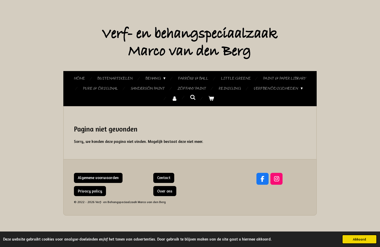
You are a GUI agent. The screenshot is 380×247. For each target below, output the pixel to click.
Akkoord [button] (359, 239)
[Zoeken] (193, 98)
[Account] (174, 99)
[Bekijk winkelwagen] (211, 99)
